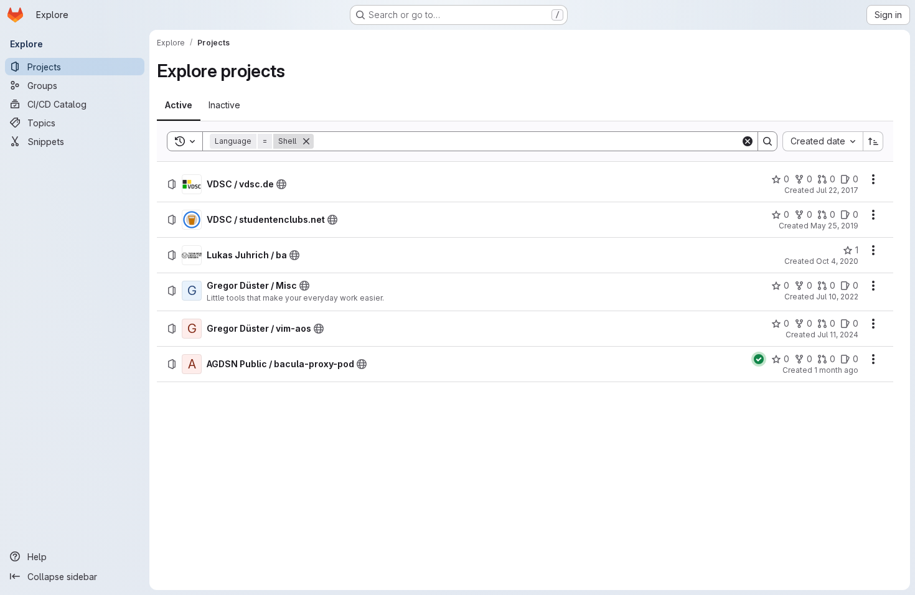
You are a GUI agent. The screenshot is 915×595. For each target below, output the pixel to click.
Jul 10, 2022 (837, 296)
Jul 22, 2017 (837, 190)
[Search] (767, 141)
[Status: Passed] (758, 359)
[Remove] (306, 141)
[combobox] (822, 141)
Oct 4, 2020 (837, 261)
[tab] (178, 105)
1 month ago (836, 370)
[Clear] (747, 141)
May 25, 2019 (834, 225)
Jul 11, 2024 (837, 334)
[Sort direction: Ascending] (873, 141)
